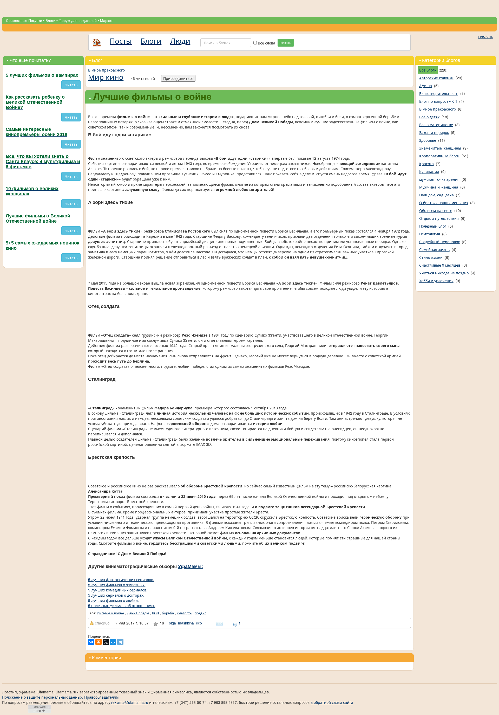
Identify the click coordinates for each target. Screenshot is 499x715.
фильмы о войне (110, 613)
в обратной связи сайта (332, 702)
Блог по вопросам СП (438, 101)
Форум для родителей (78, 20)
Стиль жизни (431, 257)
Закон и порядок (434, 132)
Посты (121, 40)
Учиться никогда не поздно (444, 272)
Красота (426, 163)
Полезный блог (432, 226)
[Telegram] (120, 642)
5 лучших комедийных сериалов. (117, 589)
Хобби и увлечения (436, 280)
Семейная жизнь (434, 249)
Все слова (266, 43)
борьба (168, 613)
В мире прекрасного (106, 70)
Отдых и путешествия (439, 218)
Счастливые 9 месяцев (439, 265)
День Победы (138, 613)
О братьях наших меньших (443, 202)
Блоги (50, 20)
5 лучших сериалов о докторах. (116, 595)
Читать (71, 84)
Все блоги (428, 70)
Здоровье (427, 140)
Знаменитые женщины (440, 148)
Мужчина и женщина (438, 187)
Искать (285, 42)
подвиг (200, 613)
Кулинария (429, 171)
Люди (180, 40)
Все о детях (429, 116)
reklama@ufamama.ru (129, 702)
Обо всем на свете (435, 210)
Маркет (106, 20)
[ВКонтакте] (91, 642)
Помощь (485, 36)
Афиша (425, 85)
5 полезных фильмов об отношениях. (121, 605)
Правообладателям (101, 697)
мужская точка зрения (439, 179)
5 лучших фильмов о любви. (113, 600)
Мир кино (105, 77)
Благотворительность (438, 93)
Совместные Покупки (24, 20)
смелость (184, 613)
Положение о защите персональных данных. (42, 697)
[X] (106, 642)
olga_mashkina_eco (185, 623)
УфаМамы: (190, 566)
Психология (429, 233)
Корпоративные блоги (439, 155)
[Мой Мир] (113, 642)
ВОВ (155, 613)
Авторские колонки (436, 77)
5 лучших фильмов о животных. (116, 584)
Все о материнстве (436, 124)
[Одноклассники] (98, 642)
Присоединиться (178, 78)
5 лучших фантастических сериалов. (121, 579)
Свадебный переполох (439, 241)
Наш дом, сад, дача (436, 194)
